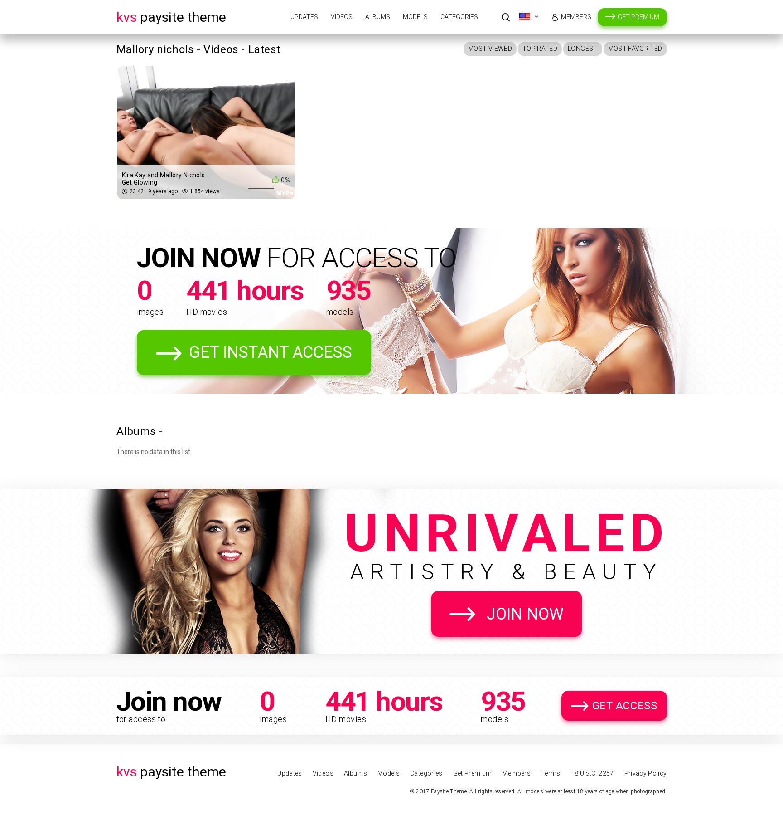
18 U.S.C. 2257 (592, 773)
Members (576, 16)
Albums (377, 16)
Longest (582, 48)
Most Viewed (490, 48)
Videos (342, 16)
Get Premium (638, 16)
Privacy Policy (645, 773)
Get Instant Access (270, 352)
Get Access (624, 705)
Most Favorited (635, 48)
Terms (551, 773)
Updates (304, 16)
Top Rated (539, 48)
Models (415, 16)
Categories (459, 16)
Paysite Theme (171, 17)
